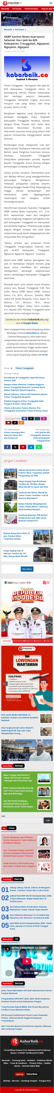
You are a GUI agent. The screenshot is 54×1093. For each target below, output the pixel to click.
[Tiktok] (15, 422)
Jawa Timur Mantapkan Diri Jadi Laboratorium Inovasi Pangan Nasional (26, 991)
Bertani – (16, 1080)
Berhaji (6, 1080)
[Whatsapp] (39, 447)
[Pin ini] (23, 447)
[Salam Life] (37, 418)
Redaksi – (32, 1060)
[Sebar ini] (7, 447)
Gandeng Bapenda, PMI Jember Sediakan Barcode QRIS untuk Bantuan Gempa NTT (33, 518)
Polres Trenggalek (24, 368)
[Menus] (51, 3)
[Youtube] (9, 422)
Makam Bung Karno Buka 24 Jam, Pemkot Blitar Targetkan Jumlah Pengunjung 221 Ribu (34, 473)
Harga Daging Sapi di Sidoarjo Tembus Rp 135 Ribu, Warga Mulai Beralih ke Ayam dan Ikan (33, 484)
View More (27, 569)
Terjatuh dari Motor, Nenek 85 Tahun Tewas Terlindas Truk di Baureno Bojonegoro (33, 495)
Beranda (6, 1060)
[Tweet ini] (15, 447)
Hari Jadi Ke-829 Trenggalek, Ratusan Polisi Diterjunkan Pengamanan (40, 435)
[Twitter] (31, 418)
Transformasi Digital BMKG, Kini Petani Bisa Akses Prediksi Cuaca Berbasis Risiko (25, 1008)
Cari (3, 816)
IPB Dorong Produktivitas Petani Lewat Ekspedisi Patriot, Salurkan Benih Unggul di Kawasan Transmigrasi (24, 1018)
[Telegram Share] (31, 447)
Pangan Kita (45, 1080)
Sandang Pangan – (30, 1080)
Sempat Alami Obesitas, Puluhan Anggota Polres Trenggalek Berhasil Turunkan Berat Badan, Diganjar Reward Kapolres (24, 387)
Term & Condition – (19, 1063)
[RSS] (21, 422)
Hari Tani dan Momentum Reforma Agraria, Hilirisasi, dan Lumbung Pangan (26, 1027)
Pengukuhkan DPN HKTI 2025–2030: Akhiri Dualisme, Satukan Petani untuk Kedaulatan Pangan (25, 1000)
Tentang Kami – (19, 1060)
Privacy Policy (35, 1063)
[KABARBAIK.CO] (12, 3)
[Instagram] (44, 418)
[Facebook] (24, 418)
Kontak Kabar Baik (31, 1066)
